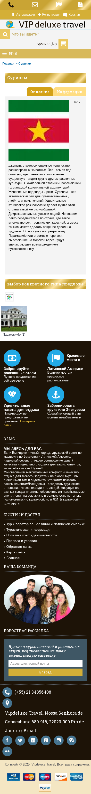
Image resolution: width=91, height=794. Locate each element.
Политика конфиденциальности (31, 535)
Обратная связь (19, 546)
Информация (69, 91)
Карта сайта (15, 552)
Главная (8, 63)
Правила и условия (21, 541)
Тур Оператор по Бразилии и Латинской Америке (45, 524)
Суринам (24, 63)
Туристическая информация (28, 529)
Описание (39, 91)
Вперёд (45, 672)
